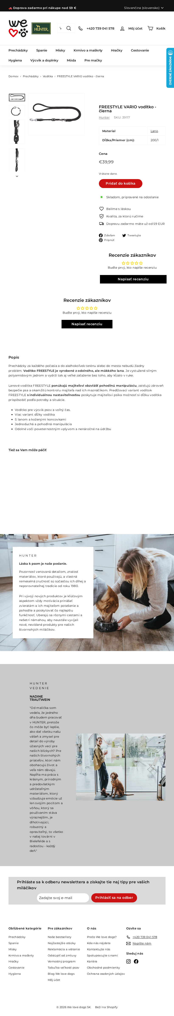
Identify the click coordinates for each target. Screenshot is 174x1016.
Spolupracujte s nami (102, 955)
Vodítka (48, 76)
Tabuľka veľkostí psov (63, 967)
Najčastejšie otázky (62, 943)
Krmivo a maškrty (88, 50)
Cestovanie (140, 50)
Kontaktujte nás (98, 949)
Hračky (116, 50)
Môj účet (54, 980)
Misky (60, 50)
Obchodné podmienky (103, 967)
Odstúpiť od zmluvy (62, 955)
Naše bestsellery (60, 937)
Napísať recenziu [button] (133, 279)
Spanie (41, 50)
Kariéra (92, 961)
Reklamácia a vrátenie (64, 949)
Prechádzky (18, 50)
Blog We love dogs (61, 973)
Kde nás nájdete (99, 943)
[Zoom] (56, 114)
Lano (154, 131)
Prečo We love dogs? (102, 937)
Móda (71, 60)
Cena (103, 154)
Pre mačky (93, 60)
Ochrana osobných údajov (106, 973)
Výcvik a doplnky (44, 60)
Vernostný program (62, 961)
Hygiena (15, 60)
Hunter (104, 117)
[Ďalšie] (16, 175)
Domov (13, 76)
